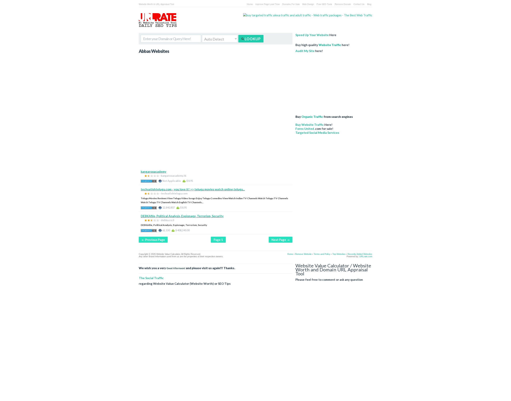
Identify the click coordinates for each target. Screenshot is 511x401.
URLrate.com (365, 256)
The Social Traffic (151, 278)
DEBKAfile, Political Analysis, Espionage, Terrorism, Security (182, 216)
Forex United (304, 128)
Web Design (308, 4)
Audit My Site (305, 51)
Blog (369, 4)
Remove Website (303, 254)
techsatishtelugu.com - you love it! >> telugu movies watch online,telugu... (193, 189)
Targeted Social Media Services (317, 132)
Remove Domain (343, 4)
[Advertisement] (215, 141)
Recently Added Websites (360, 254)
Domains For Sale (291, 4)
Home (250, 4)
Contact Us (359, 4)
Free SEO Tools (324, 4)
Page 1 (218, 239)
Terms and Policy (322, 254)
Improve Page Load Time (267, 4)
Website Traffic (330, 45)
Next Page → (280, 239)
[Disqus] (255, 346)
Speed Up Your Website (312, 35)
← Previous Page (153, 239)
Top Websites (339, 254)
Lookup (252, 39)
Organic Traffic (312, 116)
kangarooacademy (153, 171)
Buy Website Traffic (309, 124)
